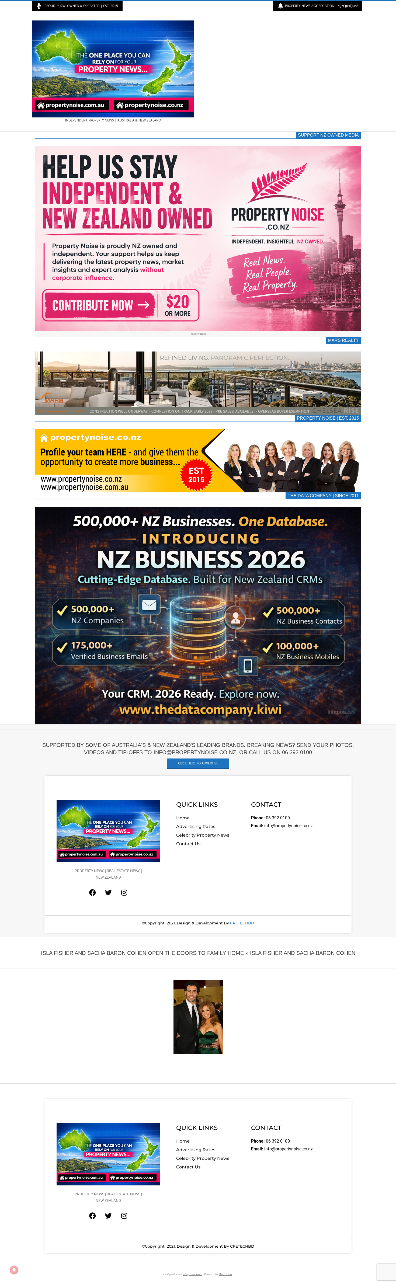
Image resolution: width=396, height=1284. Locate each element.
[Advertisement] (281, 71)
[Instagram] (124, 892)
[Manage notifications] (14, 1270)
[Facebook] (92, 892)
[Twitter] (108, 892)
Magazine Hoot (192, 1274)
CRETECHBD (242, 923)
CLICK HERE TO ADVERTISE (198, 763)
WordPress (225, 1274)
